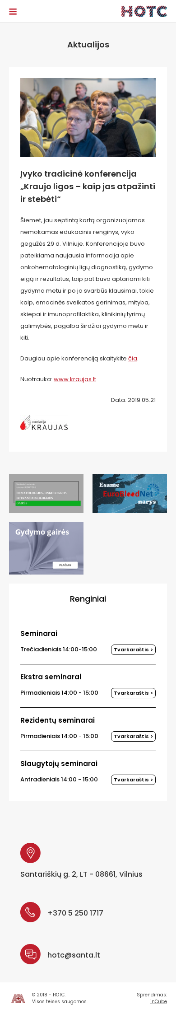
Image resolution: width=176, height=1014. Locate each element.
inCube (158, 1001)
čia (132, 358)
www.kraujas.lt (75, 379)
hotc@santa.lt (73, 955)
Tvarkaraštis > (133, 649)
